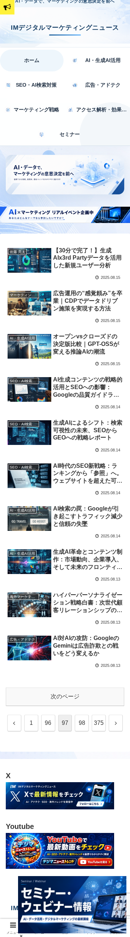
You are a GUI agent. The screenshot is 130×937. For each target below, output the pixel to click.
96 (48, 723)
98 (82, 723)
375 (99, 723)
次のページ (65, 696)
